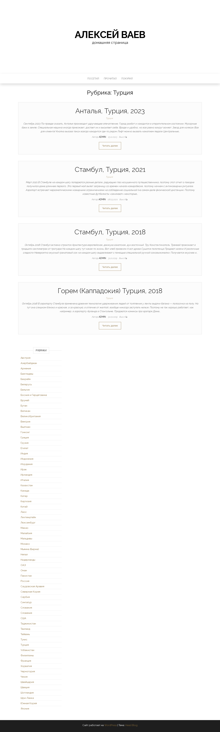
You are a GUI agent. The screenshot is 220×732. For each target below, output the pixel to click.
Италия (25, 480)
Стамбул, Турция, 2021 (110, 169)
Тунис (24, 639)
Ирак (24, 469)
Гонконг (25, 432)
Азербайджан (29, 363)
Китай (24, 506)
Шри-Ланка (27, 698)
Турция (109, 118)
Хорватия (26, 666)
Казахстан (27, 485)
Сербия (25, 597)
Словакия (26, 607)
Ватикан (25, 411)
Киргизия (26, 501)
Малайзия (26, 533)
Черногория (28, 671)
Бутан (24, 405)
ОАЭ (23, 565)
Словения (26, 613)
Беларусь (26, 384)
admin (103, 137)
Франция (26, 660)
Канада (25, 490)
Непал (24, 554)
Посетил (93, 78)
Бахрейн (26, 379)
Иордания (27, 464)
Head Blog (131, 725)
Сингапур (26, 602)
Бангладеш (27, 373)
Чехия (24, 676)
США (23, 618)
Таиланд (25, 628)
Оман (24, 570)
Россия (25, 581)
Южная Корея (29, 703)
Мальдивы (26, 538)
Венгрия (25, 421)
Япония (25, 708)
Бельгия (25, 389)
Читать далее (110, 145)
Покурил (127, 78)
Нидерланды (28, 559)
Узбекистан (27, 650)
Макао (24, 527)
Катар (24, 496)
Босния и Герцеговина (34, 395)
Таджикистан (28, 623)
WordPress (110, 725)
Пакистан (26, 575)
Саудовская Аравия (32, 586)
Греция (25, 437)
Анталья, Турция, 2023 (110, 111)
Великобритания (31, 416)
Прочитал (110, 78)
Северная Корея (30, 591)
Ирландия (26, 474)
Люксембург (28, 522)
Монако (25, 543)
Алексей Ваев (110, 34)
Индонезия (27, 458)
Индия (24, 453)
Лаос (24, 512)
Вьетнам (25, 427)
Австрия (25, 357)
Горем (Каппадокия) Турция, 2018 (110, 291)
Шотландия (27, 692)
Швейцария (27, 682)
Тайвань (25, 634)
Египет (24, 448)
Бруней (25, 400)
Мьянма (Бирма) (30, 549)
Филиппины (27, 655)
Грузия (25, 442)
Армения (26, 368)
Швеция (25, 687)
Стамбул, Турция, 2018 (110, 232)
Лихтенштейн (28, 517)
